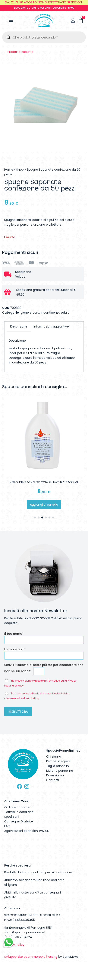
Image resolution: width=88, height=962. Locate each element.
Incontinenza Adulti (55, 312)
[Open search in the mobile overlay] (44, 37)
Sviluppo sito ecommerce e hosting (30, 957)
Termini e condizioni (19, 812)
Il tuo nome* (13, 633)
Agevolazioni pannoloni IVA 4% (26, 831)
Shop (20, 169)
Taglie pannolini (57, 766)
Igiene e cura (29, 312)
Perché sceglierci (59, 761)
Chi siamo (53, 756)
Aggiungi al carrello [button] (44, 504)
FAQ (7, 826)
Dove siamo (55, 775)
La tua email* (14, 649)
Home (8, 169)
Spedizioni (11, 817)
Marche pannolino (59, 770)
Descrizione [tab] (18, 326)
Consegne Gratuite (18, 821)
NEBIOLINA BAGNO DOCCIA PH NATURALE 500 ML (44, 482)
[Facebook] (19, 786)
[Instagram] (26, 786)
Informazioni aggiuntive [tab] (51, 326)
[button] (35, 517)
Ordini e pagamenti (18, 807)
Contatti (52, 780)
